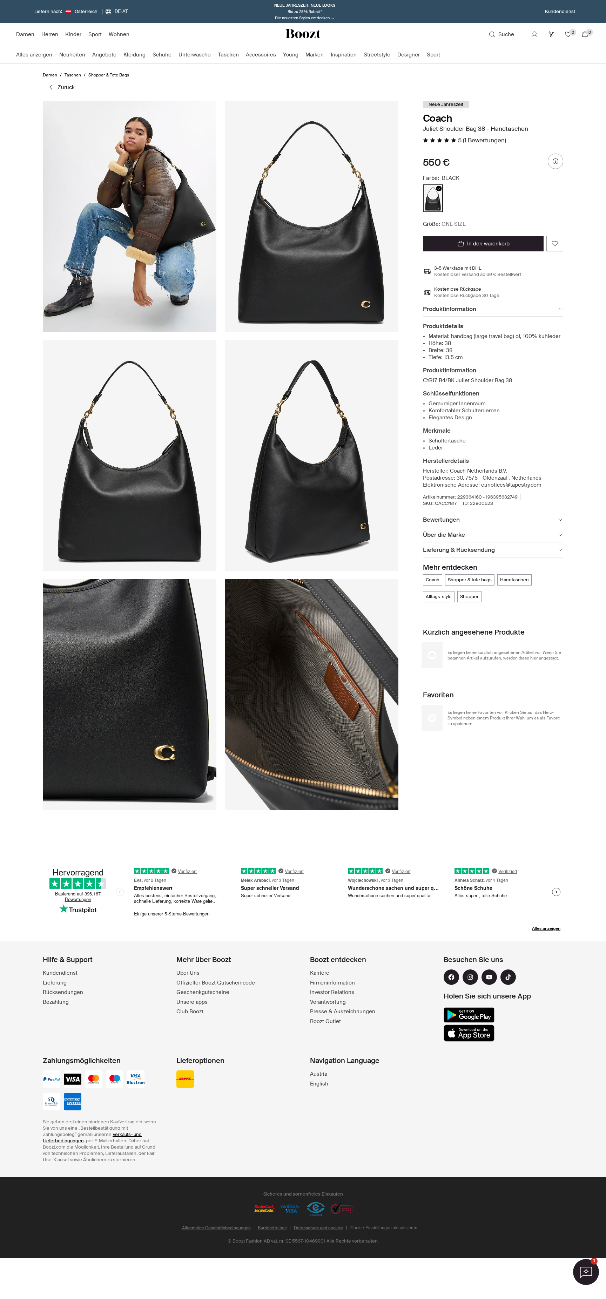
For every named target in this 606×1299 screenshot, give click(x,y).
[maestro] (114, 1079)
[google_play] (469, 1015)
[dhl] (185, 1079)
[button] (129, 216)
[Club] (551, 34)
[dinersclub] (51, 1102)
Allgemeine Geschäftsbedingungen (216, 1228)
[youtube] (489, 977)
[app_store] (469, 1033)
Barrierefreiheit (272, 1228)
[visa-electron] (135, 1079)
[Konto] (534, 34)
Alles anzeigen (546, 928)
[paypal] (51, 1079)
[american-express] (72, 1102)
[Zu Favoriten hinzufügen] (554, 243)
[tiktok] (508, 977)
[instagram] (470, 977)
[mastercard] (93, 1079)
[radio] (433, 198)
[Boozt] (303, 34)
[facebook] (451, 977)
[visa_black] (72, 1079)
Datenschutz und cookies (318, 1228)
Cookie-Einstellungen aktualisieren (383, 1227)
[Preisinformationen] (555, 161)
